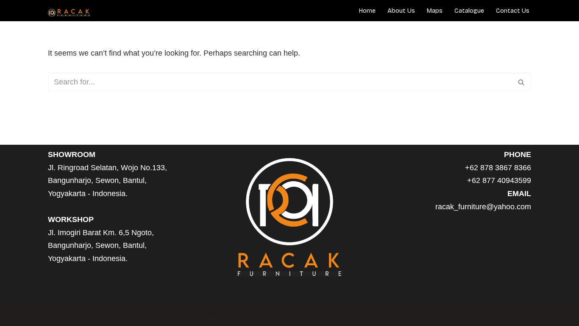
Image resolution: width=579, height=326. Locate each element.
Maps (435, 10)
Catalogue (469, 10)
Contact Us (512, 10)
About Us (401, 10)
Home (367, 10)
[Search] (521, 82)
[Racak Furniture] (69, 13)
